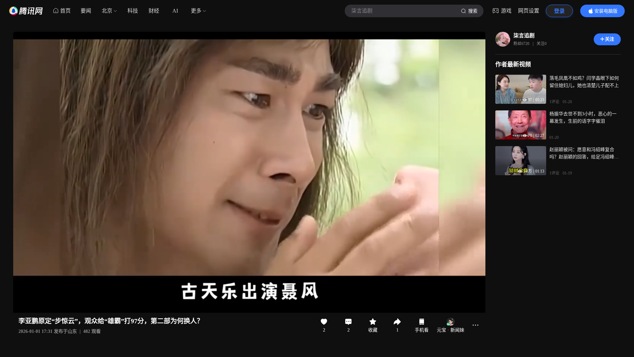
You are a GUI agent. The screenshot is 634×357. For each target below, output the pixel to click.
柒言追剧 (524, 35)
